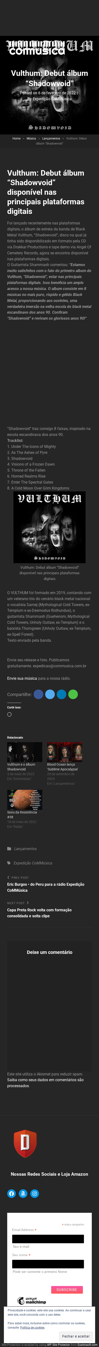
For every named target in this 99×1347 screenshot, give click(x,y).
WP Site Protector (58, 1345)
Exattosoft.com (88, 1345)
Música (31, 138)
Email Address (24, 1230)
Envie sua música (22, 678)
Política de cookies (32, 1327)
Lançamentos (51, 138)
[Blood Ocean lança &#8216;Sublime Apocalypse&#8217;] (64, 752)
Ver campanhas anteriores (32, 1278)
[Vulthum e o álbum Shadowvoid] (24, 752)
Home (16, 138)
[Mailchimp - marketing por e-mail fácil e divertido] (31, 1304)
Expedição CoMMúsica (52, 99)
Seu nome (21, 1255)
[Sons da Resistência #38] (24, 800)
